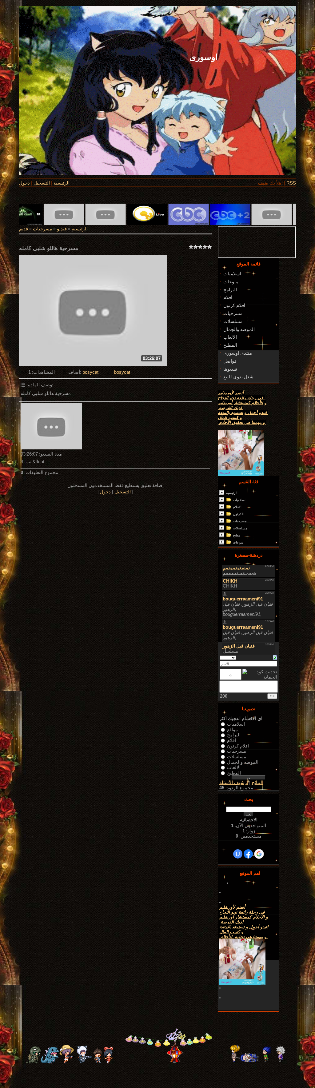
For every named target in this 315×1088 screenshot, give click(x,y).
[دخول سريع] (237, 854)
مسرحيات (42, 228)
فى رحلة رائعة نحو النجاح (241, 397)
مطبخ (237, 535)
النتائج (257, 782)
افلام (231, 740)
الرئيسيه (231, 493)
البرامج (234, 734)
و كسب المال (230, 417)
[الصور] (51, 426)
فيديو (62, 228)
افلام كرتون (238, 745)
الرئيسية (62, 183)
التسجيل (42, 183)
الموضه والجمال (242, 761)
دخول (24, 183)
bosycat (90, 372)
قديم (23, 228)
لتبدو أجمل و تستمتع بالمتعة (243, 412)
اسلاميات (239, 500)
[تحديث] (275, 657)
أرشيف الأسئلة (233, 782)
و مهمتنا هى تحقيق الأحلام (242, 422)
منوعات (238, 542)
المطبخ (234, 772)
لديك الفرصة (230, 407)
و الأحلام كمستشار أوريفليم (242, 402)
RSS (291, 183)
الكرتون (238, 514)
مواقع (232, 729)
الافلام (237, 507)
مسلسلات (240, 528)
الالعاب (234, 767)
